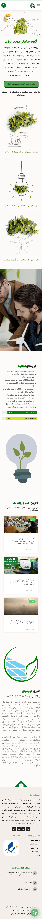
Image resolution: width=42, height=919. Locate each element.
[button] (3, 5)
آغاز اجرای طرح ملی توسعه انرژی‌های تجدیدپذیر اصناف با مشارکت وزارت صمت (23, 541)
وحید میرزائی (15, 913)
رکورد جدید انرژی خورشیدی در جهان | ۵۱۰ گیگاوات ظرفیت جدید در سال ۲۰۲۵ (21, 582)
